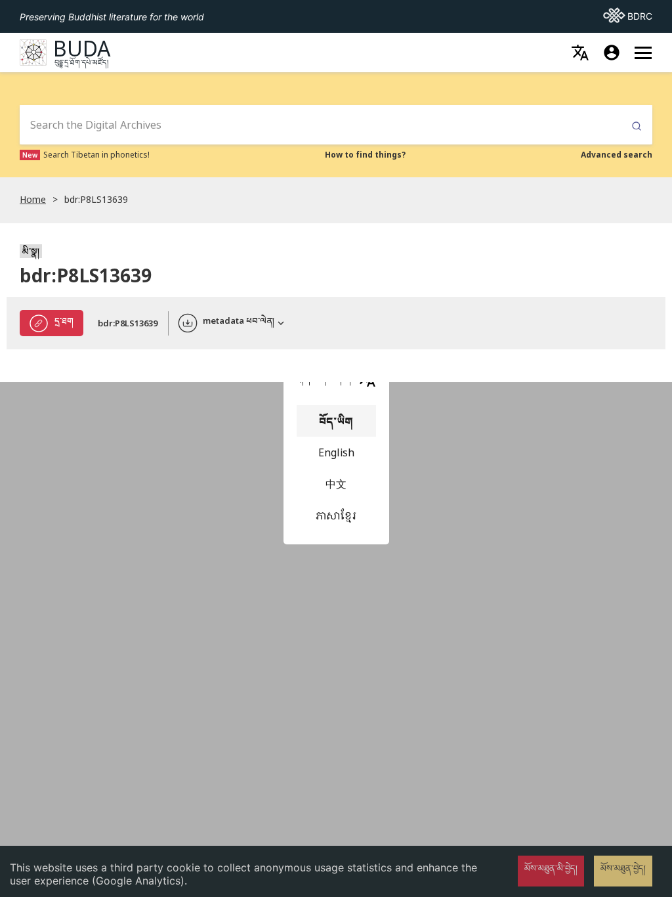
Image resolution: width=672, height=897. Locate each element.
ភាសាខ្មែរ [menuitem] (336, 515)
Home (33, 199)
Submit (636, 126)
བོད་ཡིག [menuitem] (336, 421)
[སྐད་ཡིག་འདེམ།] (580, 52)
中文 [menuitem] (336, 484)
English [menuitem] (336, 452)
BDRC (627, 16)
